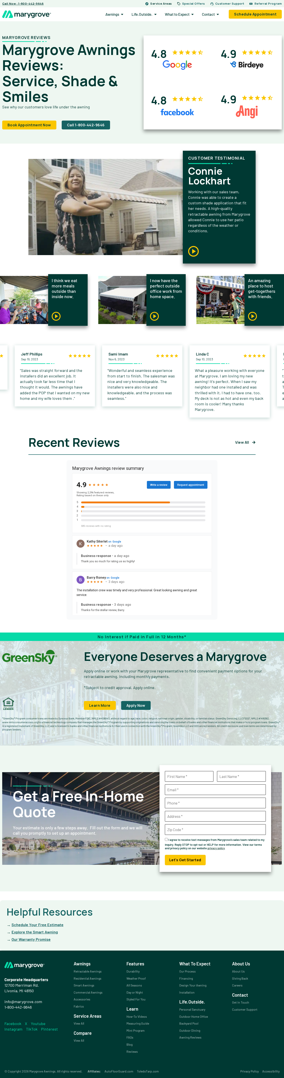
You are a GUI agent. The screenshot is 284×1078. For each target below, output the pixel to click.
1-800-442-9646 (18, 1007)
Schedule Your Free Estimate (37, 924)
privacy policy (216, 848)
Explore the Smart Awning (35, 932)
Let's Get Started (185, 859)
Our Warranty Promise (31, 939)
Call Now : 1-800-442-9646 (23, 4)
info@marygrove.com (23, 1001)
